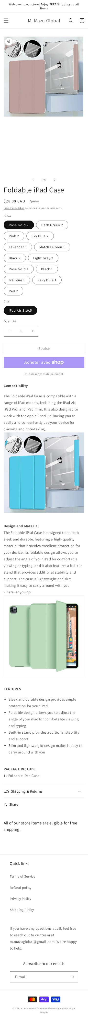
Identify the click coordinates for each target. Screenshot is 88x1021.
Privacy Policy (20, 898)
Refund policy (21, 887)
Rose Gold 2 (19, 225)
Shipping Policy (22, 909)
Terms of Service (22, 876)
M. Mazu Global (28, 1008)
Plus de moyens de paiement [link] (44, 374)
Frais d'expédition (14, 208)
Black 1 (47, 269)
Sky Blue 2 (40, 236)
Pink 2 (14, 236)
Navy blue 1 (46, 280)
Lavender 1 (18, 247)
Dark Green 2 (52, 225)
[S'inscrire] (72, 977)
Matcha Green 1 (52, 247)
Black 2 (15, 258)
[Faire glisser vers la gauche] (33, 179)
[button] (6, 20)
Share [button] (13, 804)
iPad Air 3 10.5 (20, 310)
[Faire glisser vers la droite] (54, 179)
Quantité (10, 321)
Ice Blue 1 (17, 280)
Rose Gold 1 (19, 269)
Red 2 (13, 291)
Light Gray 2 (43, 258)
